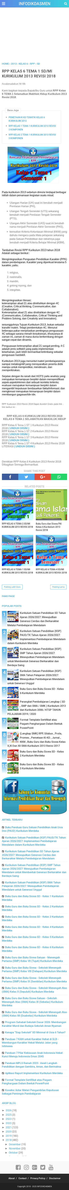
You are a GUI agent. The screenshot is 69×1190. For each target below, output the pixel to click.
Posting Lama (58, 587)
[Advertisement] (34, 38)
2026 (9, 1110)
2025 (9, 1114)
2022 (9, 1123)
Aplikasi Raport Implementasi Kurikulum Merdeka (34, 1073)
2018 (9, 1140)
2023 (9, 1118)
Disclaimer (55, 1178)
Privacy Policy (37, 1178)
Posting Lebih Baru (12, 587)
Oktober (13, 1152)
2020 (9, 1131)
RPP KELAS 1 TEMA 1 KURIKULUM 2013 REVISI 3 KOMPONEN (32, 128)
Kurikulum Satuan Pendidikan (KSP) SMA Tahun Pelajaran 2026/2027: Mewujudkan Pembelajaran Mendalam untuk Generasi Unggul (31, 886)
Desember (15, 1144)
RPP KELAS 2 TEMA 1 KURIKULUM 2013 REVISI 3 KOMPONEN (32, 136)
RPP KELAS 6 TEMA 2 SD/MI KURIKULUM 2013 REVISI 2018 (17, 525)
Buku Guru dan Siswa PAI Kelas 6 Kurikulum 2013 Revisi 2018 (49, 526)
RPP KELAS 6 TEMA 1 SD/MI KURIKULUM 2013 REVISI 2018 (17, 571)
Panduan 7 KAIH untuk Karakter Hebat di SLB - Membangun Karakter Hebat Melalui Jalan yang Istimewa (30, 1043)
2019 (9, 1135)
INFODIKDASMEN (34, 3)
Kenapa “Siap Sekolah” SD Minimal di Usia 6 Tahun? (35, 1032)
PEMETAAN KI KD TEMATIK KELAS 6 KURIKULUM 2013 (27, 119)
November (15, 1148)
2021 (9, 1127)
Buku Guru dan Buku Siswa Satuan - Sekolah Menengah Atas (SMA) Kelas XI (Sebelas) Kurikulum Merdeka (32, 1002)
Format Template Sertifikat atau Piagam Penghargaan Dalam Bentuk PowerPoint (41, 723)
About (12, 1178)
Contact (22, 1178)
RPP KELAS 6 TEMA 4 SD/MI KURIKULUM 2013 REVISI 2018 (51, 571)
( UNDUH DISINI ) (18, 428)
